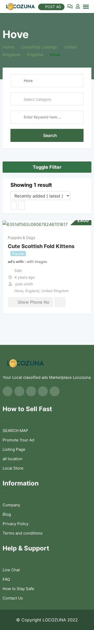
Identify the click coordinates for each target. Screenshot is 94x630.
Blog (7, 514)
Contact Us (13, 598)
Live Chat (11, 569)
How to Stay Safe (18, 588)
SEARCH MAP (15, 430)
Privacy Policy (15, 523)
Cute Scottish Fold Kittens (41, 246)
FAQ (6, 579)
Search (50, 135)
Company (11, 504)
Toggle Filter (47, 167)
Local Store (13, 468)
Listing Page (14, 449)
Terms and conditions (23, 533)
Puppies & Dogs (21, 237)
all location (12, 458)
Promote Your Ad (18, 439)
